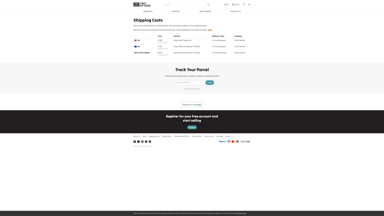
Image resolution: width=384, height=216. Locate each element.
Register (192, 127)
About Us (137, 136)
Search (228, 136)
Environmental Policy (181, 136)
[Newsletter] (150, 142)
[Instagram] (146, 142)
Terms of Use (209, 136)
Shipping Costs (154, 136)
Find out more (241, 213)
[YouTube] (142, 142)
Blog (144, 136)
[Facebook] (135, 142)
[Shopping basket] (249, 4)
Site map (219, 136)
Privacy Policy (197, 136)
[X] (138, 142)
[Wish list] (243, 4)
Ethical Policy (166, 136)
